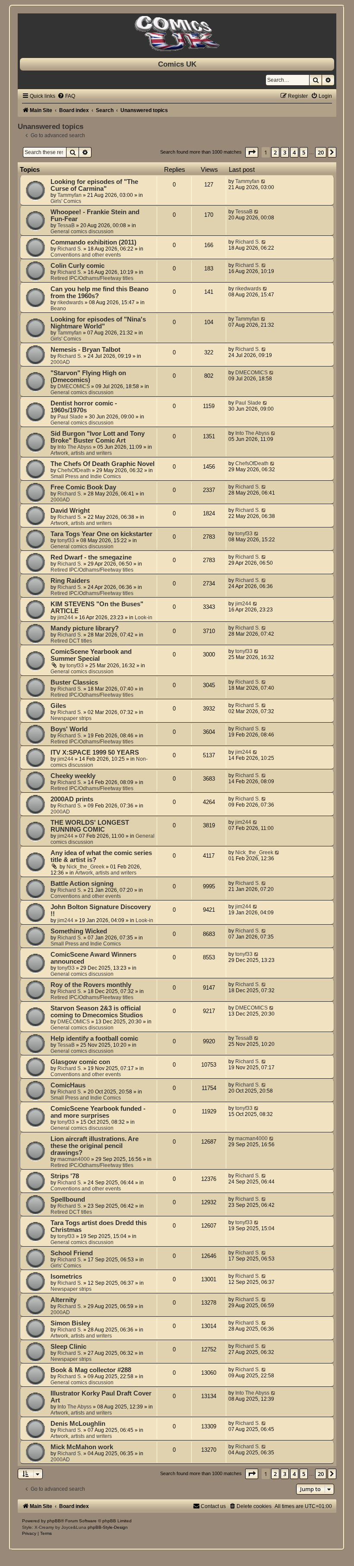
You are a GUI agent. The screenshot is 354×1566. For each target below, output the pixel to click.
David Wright (70, 510)
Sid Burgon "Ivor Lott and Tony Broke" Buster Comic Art (98, 437)
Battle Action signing (82, 883)
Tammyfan (69, 195)
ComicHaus (68, 1085)
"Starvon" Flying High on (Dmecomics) (88, 376)
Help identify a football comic (94, 1038)
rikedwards (70, 302)
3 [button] (284, 152)
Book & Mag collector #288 (91, 1370)
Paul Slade (70, 417)
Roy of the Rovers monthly (91, 984)
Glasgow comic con (80, 1061)
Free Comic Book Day (83, 487)
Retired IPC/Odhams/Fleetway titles (92, 278)
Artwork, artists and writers (81, 453)
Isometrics (66, 1276)
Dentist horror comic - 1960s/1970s (84, 407)
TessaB (66, 225)
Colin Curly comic (77, 265)
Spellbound (68, 1199)
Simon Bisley (70, 1323)
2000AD (60, 362)
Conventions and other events (86, 255)
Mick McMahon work (82, 1447)
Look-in (143, 617)
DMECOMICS (73, 386)
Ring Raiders (70, 580)
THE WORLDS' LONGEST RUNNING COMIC (90, 826)
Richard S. (69, 249)
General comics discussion (82, 231)
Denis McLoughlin (78, 1423)
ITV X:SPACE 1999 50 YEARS (95, 752)
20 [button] (321, 152)
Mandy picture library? (85, 628)
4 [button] (294, 152)
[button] (251, 152)
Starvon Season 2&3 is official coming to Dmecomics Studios (97, 1012)
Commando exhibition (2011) (93, 242)
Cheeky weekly (73, 775)
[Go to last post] (263, 181)
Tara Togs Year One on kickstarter (101, 534)
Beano (58, 308)
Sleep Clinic (68, 1346)
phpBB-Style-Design (108, 1527)
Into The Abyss (74, 447)
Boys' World (69, 729)
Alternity (63, 1299)
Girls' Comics (66, 201)
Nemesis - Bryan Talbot (85, 349)
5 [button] (303, 152)
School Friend (72, 1253)
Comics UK (177, 64)
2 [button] (275, 152)
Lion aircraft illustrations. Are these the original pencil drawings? (95, 1145)
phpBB (54, 1520)
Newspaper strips (71, 718)
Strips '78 (65, 1176)
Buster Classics (74, 682)
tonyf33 (66, 540)
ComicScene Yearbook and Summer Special (91, 655)
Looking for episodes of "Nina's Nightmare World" (98, 323)
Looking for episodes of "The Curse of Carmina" (94, 185)
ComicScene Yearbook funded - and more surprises (98, 1112)
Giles (58, 705)
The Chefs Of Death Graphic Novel (103, 463)
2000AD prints (72, 799)
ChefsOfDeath (74, 470)
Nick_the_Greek (85, 867)
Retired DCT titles (71, 641)
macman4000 (73, 1159)
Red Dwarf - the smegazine (91, 557)
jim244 (65, 617)
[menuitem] (66, 96)
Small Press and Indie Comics (86, 476)
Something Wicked (79, 931)
